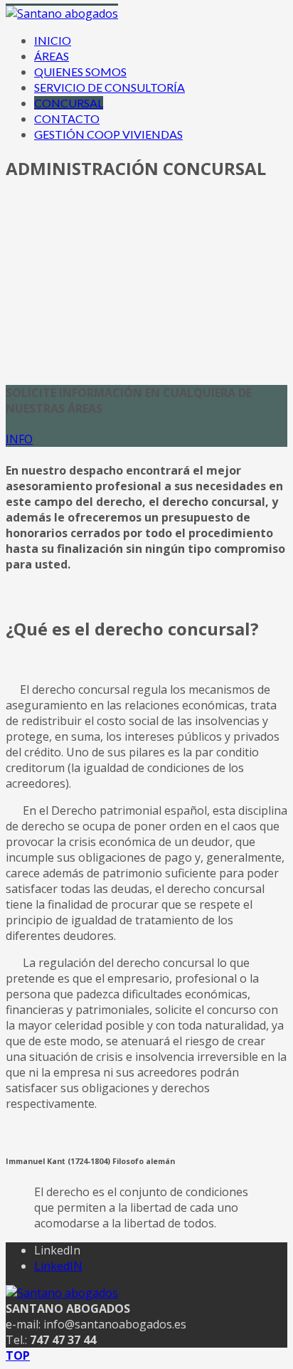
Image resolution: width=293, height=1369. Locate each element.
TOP (18, 1355)
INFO (19, 439)
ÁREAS (51, 56)
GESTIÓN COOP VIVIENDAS (108, 134)
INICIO (52, 40)
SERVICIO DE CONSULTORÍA (109, 87)
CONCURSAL (68, 103)
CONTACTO (67, 118)
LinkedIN (58, 1266)
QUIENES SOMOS (80, 71)
